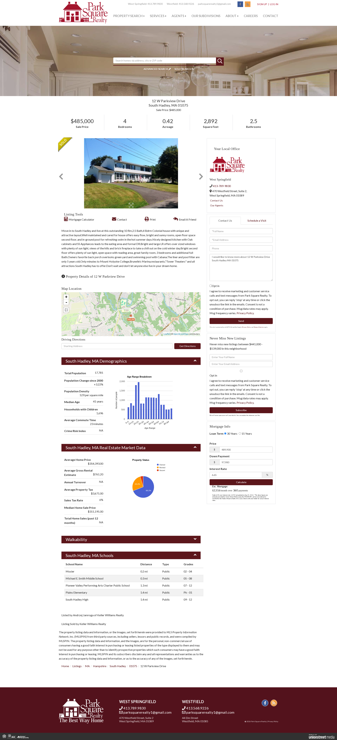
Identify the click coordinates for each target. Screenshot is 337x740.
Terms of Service (259, 327)
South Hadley (118, 666)
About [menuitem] (231, 16)
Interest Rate (218, 468)
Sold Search (182, 68)
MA (87, 666)
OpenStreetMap (180, 334)
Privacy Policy (245, 313)
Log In (274, 4)
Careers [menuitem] (251, 16)
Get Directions (187, 346)
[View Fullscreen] (66, 310)
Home (65, 666)
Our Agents (216, 205)
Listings (77, 666)
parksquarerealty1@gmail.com (214, 3)
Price (213, 443)
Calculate (241, 482)
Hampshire (99, 666)
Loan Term (216, 433)
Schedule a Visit (256, 220)
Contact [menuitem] (270, 16)
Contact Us (216, 200)
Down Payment (220, 456)
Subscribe (241, 410)
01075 (133, 666)
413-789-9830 (222, 186)
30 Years (231, 433)
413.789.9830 (155, 3)
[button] (220, 61)
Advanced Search (156, 68)
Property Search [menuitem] (128, 16)
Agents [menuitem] (178, 16)
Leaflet (167, 334)
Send (241, 320)
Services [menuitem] (157, 16)
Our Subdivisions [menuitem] (205, 16)
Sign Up (262, 4)
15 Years (246, 433)
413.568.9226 (186, 3)
